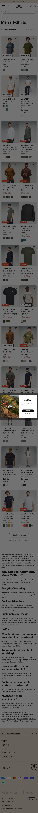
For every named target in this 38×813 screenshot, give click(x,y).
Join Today (28, 410)
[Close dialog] (36, 396)
